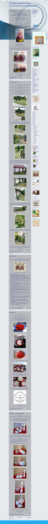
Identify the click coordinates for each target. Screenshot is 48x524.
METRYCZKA (13, 256)
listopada (35, 126)
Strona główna (20, 517)
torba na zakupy (34, 86)
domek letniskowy (34, 74)
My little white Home (35, 146)
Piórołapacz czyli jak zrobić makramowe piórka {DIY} (37, 160)
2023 (33, 116)
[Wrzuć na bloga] (24, 514)
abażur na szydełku (34, 69)
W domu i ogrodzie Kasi (19, 3)
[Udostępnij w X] (24, 77)
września (35, 127)
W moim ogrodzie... (14, 82)
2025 (33, 114)
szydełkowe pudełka (34, 85)
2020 (33, 119)
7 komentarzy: (20, 408)
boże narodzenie (34, 70)
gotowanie (13, 409)
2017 (33, 122)
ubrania (33, 87)
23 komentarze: (21, 514)
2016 (33, 123)
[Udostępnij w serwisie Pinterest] (26, 514)
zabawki (33, 92)
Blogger (33, 522)
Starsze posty (28, 517)
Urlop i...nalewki (13, 10)
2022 (33, 117)
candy (12, 515)
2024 (33, 115)
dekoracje (33, 72)
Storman (25, 522)
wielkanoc (33, 88)
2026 (33, 113)
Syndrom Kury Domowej (36, 151)
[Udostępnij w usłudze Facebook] (25, 77)
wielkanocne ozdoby (34, 89)
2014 (33, 143)
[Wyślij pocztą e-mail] (23, 77)
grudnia (35, 125)
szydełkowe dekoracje (34, 84)
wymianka (33, 91)
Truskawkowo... (13, 312)
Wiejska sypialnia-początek (37, 148)
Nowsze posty (11, 517)
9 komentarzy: (20, 251)
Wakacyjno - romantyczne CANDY (17, 413)
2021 (33, 118)
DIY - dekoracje (34, 73)
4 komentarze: (20, 308)
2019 (33, 120)
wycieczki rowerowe (34, 90)
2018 (33, 121)
